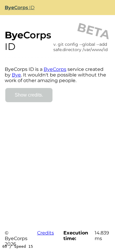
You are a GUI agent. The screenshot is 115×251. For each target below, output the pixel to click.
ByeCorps (55, 69)
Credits (45, 233)
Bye (16, 75)
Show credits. (29, 94)
